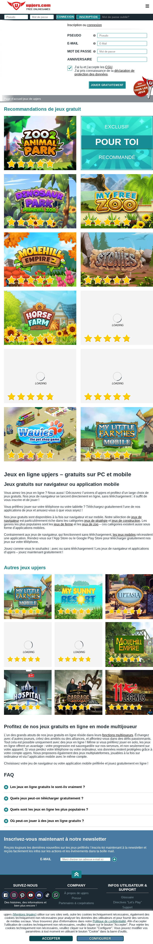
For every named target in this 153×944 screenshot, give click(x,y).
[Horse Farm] (40, 318)
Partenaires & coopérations (76, 903)
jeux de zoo (90, 524)
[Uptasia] (129, 596)
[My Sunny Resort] (78, 596)
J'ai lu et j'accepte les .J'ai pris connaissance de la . (104, 70)
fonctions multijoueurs (117, 735)
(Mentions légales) (24, 914)
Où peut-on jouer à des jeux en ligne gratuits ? (47, 821)
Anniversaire (79, 59)
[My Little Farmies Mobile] (117, 434)
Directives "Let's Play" (127, 902)
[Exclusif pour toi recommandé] (117, 143)
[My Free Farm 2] (40, 376)
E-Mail (72, 43)
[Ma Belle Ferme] (28, 644)
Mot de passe (79, 51)
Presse (76, 898)
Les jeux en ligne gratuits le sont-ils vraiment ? (47, 787)
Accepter (51, 938)
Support (127, 907)
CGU (108, 67)
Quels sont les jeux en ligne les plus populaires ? (49, 809)
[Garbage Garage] (78, 692)
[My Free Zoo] (117, 201)
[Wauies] (40, 434)
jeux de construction (126, 520)
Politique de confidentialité (109, 921)
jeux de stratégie (96, 520)
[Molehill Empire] (129, 644)
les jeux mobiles (124, 534)
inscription (88, 17)
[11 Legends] (129, 692)
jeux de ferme (63, 524)
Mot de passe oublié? (115, 17)
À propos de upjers (76, 893)
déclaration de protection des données (104, 72)
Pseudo (74, 35)
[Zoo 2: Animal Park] (1, 61)
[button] (76, 874)
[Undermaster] (78, 644)
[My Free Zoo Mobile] (117, 376)
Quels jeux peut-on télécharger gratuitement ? (46, 798)
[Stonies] (117, 259)
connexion (94, 25)
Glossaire (127, 897)
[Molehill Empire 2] (40, 259)
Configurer (100, 938)
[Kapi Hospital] (28, 692)
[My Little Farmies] (117, 318)
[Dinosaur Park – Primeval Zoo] (40, 201)
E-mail (45, 859)
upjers (29, 6)
